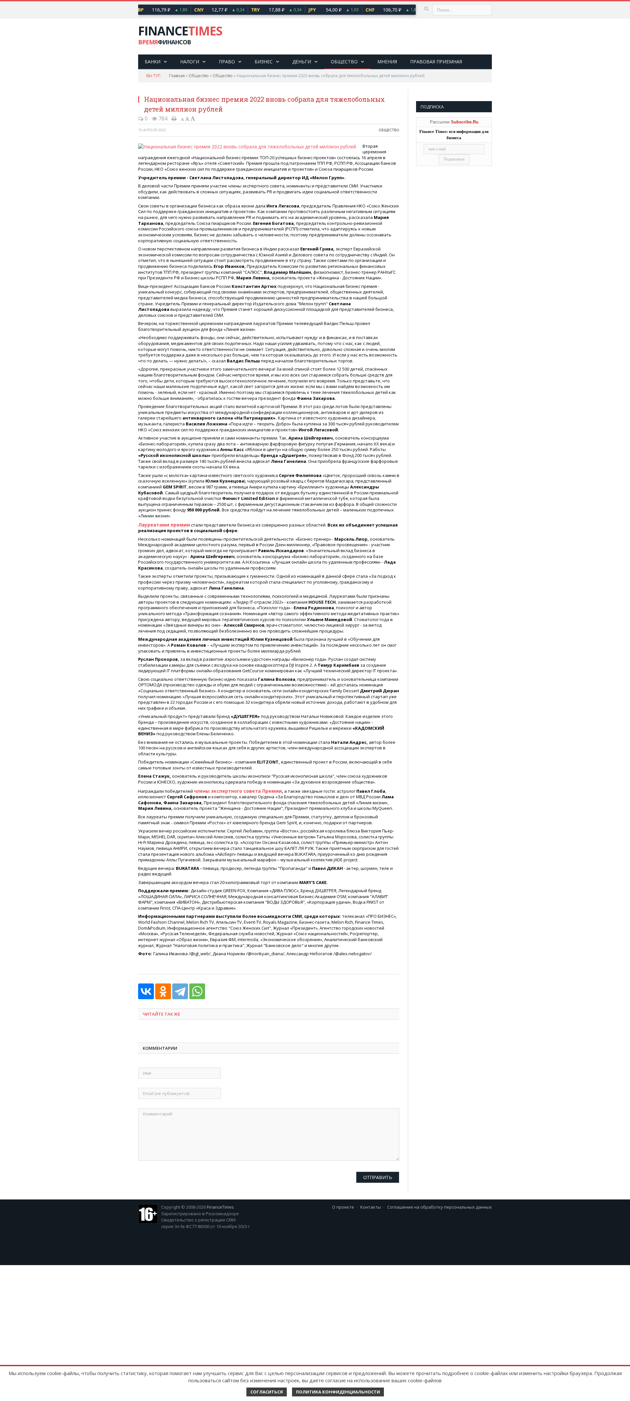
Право (227, 61)
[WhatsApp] (197, 990)
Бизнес (264, 61)
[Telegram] (180, 990)
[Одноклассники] (163, 990)
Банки (152, 61)
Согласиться (266, 1392)
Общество (344, 61)
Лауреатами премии (161, 524)
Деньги (301, 61)
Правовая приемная (436, 61)
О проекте (343, 1206)
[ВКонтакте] (146, 990)
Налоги (189, 61)
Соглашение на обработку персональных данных (439, 1206)
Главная (177, 75)
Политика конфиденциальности (338, 1392)
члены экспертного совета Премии (234, 790)
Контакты (370, 1206)
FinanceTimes (220, 1206)
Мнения (387, 61)
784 (162, 118)
